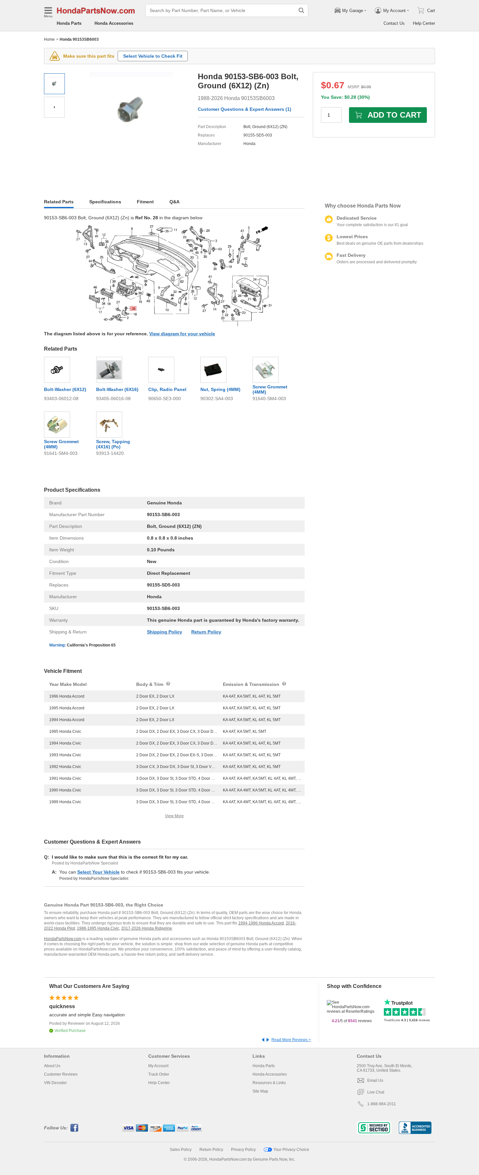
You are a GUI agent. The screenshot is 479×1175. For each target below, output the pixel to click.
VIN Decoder (55, 1083)
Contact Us (394, 23)
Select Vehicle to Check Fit (152, 56)
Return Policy (206, 631)
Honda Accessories (113, 23)
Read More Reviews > (291, 1039)
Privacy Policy (243, 1149)
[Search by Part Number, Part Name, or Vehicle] (301, 10)
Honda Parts (69, 23)
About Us (52, 1066)
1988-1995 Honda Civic (98, 928)
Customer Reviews (61, 1074)
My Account (158, 1066)
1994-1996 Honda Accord (261, 923)
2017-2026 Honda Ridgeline (146, 928)
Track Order (158, 1074)
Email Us (375, 1080)
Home (49, 39)
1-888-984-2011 (381, 1104)
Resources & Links (269, 1083)
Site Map (260, 1091)
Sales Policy (181, 1149)
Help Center (424, 23)
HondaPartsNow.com (62, 938)
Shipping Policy (164, 631)
